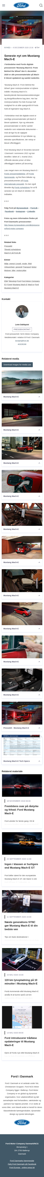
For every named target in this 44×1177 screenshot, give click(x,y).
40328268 (22, 344)
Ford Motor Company (31, 281)
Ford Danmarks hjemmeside (22, 1161)
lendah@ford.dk (22, 341)
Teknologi (12, 281)
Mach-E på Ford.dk (12, 253)
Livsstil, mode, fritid (23, 264)
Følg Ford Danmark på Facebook (22, 1164)
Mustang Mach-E (20, 285)
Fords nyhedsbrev (22, 187)
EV (5, 285)
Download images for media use (17, 365)
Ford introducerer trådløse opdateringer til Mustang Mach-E (21, 1042)
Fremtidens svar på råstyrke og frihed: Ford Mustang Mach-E (21, 810)
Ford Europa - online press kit (22, 1168)
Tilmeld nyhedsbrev (12, 249)
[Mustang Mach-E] (22, 382)
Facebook (9, 211)
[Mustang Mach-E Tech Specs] (22, 746)
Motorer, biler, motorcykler (15, 270)
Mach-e (31, 285)
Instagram (20, 211)
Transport (27, 267)
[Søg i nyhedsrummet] (41, 5)
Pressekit (8, 246)
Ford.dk (33, 208)
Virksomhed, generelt (13, 267)
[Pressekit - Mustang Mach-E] (22, 713)
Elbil (6, 281)
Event (9, 285)
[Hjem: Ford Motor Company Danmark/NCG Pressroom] (21, 5)
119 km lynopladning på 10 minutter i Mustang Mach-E (21, 982)
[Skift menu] (3, 5)
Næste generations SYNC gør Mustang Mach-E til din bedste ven (21, 926)
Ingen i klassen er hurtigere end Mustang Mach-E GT (21, 866)
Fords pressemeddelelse (14, 174)
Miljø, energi (9, 264)
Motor (34, 267)
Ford (19, 281)
